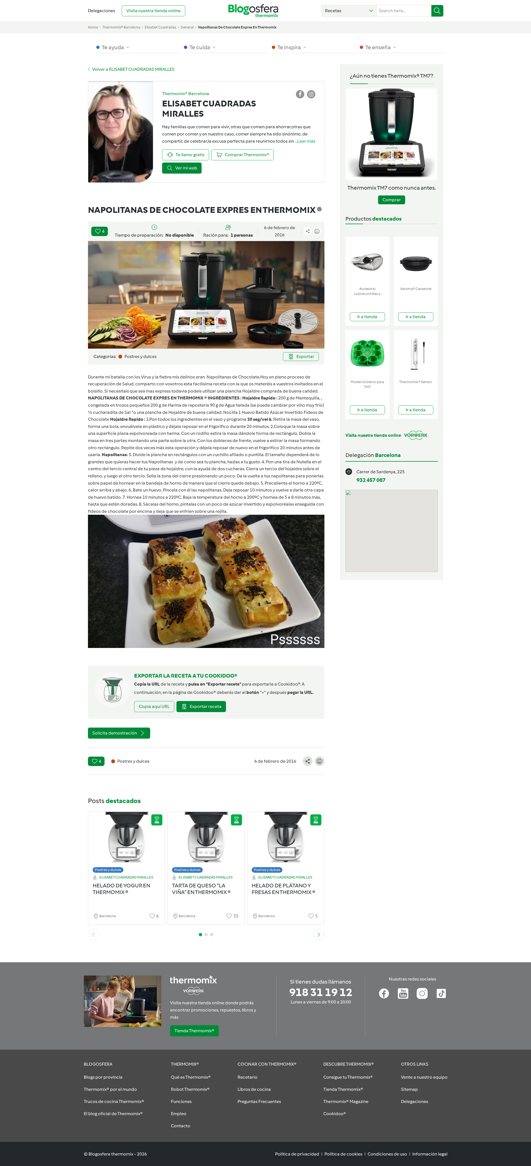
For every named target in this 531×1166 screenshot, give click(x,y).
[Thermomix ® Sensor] (415, 353)
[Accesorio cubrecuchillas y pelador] (367, 260)
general (187, 27)
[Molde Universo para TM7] (367, 353)
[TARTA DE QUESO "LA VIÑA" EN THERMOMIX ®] (206, 844)
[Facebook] (384, 993)
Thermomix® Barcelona (121, 27)
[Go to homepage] (253, 10)
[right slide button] (318, 934)
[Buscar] (437, 11)
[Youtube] (403, 993)
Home (93, 27)
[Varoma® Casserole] (415, 260)
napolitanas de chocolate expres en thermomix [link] (237, 27)
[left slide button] (93, 934)
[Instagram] (422, 993)
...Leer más (305, 141)
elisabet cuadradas (160, 27)
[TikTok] (441, 993)
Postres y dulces (108, 870)
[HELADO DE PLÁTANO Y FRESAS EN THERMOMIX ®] (285, 844)
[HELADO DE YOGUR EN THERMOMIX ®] (126, 844)
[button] (349, 11)
